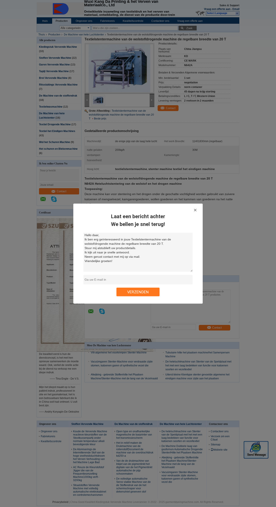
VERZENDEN (138, 291)
